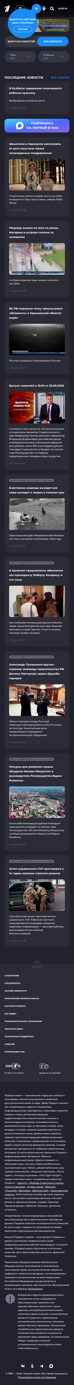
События (10, 1044)
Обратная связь (14, 1029)
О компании (12, 975)
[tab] (52, 41)
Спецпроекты (12, 983)
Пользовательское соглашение (23, 1021)
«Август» (22, 1183)
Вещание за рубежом (50, 1073)
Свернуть (37, 967)
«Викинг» (50, 1186)
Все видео (10, 1013)
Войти (62, 8)
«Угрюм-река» (35, 1186)
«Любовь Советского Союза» (46, 1183)
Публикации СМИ (14, 1052)
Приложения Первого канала (22, 998)
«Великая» (24, 1190)
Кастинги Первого (15, 1006)
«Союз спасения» (15, 1186)
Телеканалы (35, 1288)
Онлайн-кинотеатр (16, 991)
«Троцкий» (11, 1190)
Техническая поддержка (19, 1036)
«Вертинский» (40, 1190)
